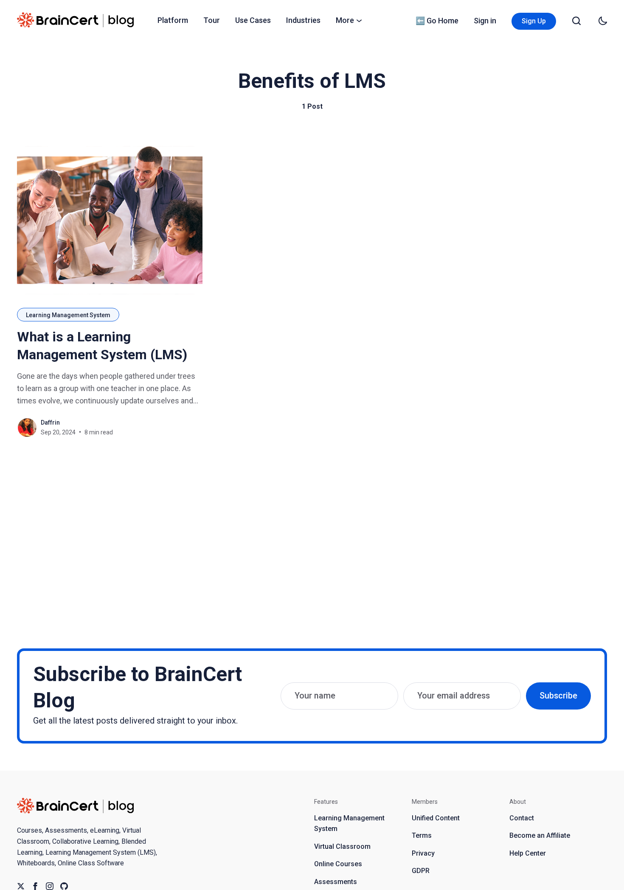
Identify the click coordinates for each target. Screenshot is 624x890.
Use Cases (253, 20)
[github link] (64, 886)
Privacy (423, 853)
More (345, 20)
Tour (211, 20)
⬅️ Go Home (437, 20)
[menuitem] (172, 20)
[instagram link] (49, 886)
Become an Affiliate (539, 835)
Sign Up (534, 21)
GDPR (421, 871)
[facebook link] (35, 886)
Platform (172, 20)
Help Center (527, 853)
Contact (521, 818)
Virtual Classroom (342, 846)
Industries (303, 20)
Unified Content (436, 818)
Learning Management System (68, 315)
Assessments (335, 882)
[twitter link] (21, 886)
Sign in (485, 20)
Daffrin (50, 422)
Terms (422, 835)
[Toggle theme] (603, 21)
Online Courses (338, 864)
